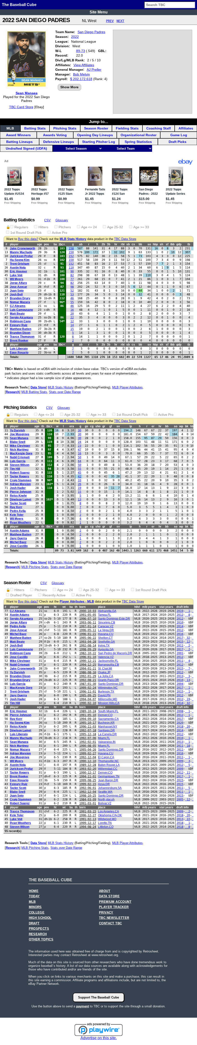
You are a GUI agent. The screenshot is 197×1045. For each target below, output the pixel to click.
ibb (172, 244)
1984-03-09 (87, 799)
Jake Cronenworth (22, 248)
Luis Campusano (21, 309)
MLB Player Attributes (127, 387)
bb (140, 244)
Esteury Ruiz (18, 325)
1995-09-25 (87, 695)
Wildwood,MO (107, 819)
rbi (122, 244)
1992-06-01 (87, 788)
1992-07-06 (87, 738)
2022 (75, 37)
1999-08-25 (87, 780)
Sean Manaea (26, 93)
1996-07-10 (87, 618)
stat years (166, 607)
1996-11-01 (87, 691)
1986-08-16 (87, 672)
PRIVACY (106, 912)
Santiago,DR (106, 730)
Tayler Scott (18, 503)
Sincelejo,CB (106, 622)
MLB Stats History (73, 239)
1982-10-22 (87, 653)
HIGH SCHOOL (40, 918)
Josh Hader (18, 488)
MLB (10, 128)
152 (71, 256)
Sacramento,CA (108, 719)
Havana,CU (105, 634)
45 (79, 472)
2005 (180, 799)
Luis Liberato (19, 348)
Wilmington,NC (108, 687)
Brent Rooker (19, 340)
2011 (180, 645)
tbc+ (62, 244)
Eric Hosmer (18, 271)
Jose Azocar (18, 286)
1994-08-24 (87, 826)
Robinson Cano (20, 321)
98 (72, 286)
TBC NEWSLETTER (114, 918)
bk (186, 426)
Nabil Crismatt (20, 457)
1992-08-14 (87, 645)
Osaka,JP (104, 672)
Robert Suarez (20, 472)
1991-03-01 (87, 803)
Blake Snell (17, 442)
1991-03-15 (87, 811)
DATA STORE (109, 896)
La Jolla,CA (105, 676)
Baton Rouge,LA (109, 765)
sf (167, 244)
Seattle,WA (105, 791)
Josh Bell (16, 294)
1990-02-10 (87, 703)
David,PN (104, 695)
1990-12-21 (87, 661)
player (14, 244)
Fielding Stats (127, 128)
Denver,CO (105, 715)
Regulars (21, 227)
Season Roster (96, 128)
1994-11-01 (87, 776)
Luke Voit (16, 275)
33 (79, 480)
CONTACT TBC (110, 923)
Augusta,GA (106, 649)
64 (79, 461)
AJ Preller (94, 69)
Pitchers (65, 227)
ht (55, 607)
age (39, 244)
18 (187, 745)
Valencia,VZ (106, 657)
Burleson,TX (106, 691)
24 (79, 442)
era (71, 426)
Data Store (38, 387)
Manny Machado (21, 252)
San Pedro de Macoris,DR (115, 653)
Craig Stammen (20, 480)
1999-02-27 (87, 753)
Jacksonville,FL (108, 661)
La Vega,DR (106, 630)
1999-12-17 (87, 823)
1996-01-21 (87, 634)
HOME (34, 891)
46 (72, 298)
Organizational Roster (138, 135)
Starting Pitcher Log (98, 142)
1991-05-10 (87, 715)
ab (80, 244)
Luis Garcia (17, 461)
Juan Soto (17, 290)
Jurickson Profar (21, 256)
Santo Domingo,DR (110, 684)
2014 (180, 626)
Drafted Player (21, 595)
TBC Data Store (125, 239)
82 (72, 275)
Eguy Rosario (19, 352)
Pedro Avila (18, 511)
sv (118, 426)
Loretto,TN (105, 823)
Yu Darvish (17, 430)
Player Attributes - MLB (77, 601)
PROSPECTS (39, 928)
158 (71, 248)
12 (72, 321)
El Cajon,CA (106, 757)
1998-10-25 (87, 795)
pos (46, 244)
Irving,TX (104, 645)
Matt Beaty (17, 313)
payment (82, 1006)
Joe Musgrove (19, 434)
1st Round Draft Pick (26, 233)
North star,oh (106, 799)
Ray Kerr (16, 507)
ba (55, 244)
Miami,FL (104, 738)
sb (128, 244)
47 (79, 449)
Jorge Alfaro (18, 283)
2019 (180, 611)
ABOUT (104, 891)
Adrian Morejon (20, 484)
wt (64, 607)
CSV (47, 220)
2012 (180, 614)
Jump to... (98, 121)
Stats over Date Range (65, 392)
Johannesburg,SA (110, 788)
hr (115, 244)
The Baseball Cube (19, 5)
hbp (155, 244)
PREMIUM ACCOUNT (115, 902)
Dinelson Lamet (20, 499)
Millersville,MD (107, 699)
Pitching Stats (64, 128)
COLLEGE (37, 912)
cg (91, 426)
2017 (180, 638)
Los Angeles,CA (108, 811)
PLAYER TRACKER (114, 907)
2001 (180, 653)
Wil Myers (16, 279)
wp (181, 426)
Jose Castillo (19, 546)
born (82, 607)
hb (192, 426)
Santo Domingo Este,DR (114, 618)
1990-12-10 (87, 761)
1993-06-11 (87, 622)
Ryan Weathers (20, 522)
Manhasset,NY (107, 726)
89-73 (80, 51)
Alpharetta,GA (107, 611)
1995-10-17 (87, 722)
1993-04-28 (87, 641)
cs (133, 244)
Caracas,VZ (105, 626)
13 (79, 499)
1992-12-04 (87, 757)
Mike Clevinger (20, 445)
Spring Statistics (138, 142)
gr (103, 426)
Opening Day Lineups (95, 135)
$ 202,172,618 (81, 79)
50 (79, 457)
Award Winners (18, 135)
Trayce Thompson (22, 336)
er (153, 426)
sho (97, 426)
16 (72, 309)
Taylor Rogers (19, 476)
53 (72, 294)
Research (12, 392)
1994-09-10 (87, 719)
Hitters (43, 227)
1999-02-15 (87, 784)
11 (187, 772)
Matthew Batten (20, 329)
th (42, 426)
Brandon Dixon (20, 333)
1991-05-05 (87, 614)
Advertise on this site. (98, 1038)
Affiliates (186, 128)
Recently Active (54, 595)
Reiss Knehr (18, 495)
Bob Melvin (81, 74)
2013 (180, 676)
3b (108, 244)
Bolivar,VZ (104, 803)
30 (79, 430)
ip (130, 426)
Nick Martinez (19, 449)
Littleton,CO (105, 826)
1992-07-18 (87, 730)
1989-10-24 (87, 711)
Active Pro (59, 233)
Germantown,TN (108, 776)
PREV (110, 21)
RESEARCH (38, 934)
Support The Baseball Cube (98, 997)
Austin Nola (18, 267)
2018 (180, 726)
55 (72, 302)
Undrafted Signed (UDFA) (26, 148)
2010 (180, 622)
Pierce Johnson (20, 491)
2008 (180, 711)
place (101, 607)
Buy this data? (28, 239)
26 (79, 484)
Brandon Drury (20, 298)
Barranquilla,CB (108, 664)
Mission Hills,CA (108, 703)
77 (72, 279)
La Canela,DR (107, 734)
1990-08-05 (87, 745)
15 (72, 329)
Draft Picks (177, 142)
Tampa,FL (104, 614)
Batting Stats (35, 128)
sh (161, 244)
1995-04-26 (87, 749)
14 (72, 325)
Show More (69, 87)
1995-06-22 (87, 638)
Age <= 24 (89, 227)
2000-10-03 (87, 611)
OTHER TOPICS (41, 939)
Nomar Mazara (20, 302)
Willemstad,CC (107, 768)
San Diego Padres (91, 32)
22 (72, 317)
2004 (180, 684)
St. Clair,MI (105, 668)
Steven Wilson (19, 465)
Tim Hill (15, 468)
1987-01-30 (87, 684)
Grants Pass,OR (108, 680)
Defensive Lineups (58, 142)
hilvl (137, 607)
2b (103, 244)
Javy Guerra (18, 538)
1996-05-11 (87, 630)
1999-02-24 (87, 687)
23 (79, 445)
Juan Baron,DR (108, 780)
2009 (180, 761)
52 (72, 290)
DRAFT (34, 923)
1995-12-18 (87, 734)
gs (86, 426)
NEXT (120, 21)
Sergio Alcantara (21, 317)
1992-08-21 (87, 680)
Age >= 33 (141, 227)
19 (79, 488)
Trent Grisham (19, 263)
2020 (180, 722)
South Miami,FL (108, 711)
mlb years (149, 607)
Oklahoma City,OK (110, 815)
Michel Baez (18, 542)
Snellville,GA (106, 641)
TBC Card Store (21, 107)
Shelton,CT (105, 638)
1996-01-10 (87, 657)
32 (187, 638)
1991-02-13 (87, 819)
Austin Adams (19, 530)
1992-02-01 (87, 742)
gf (110, 426)
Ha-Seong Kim (20, 260)
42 (79, 476)
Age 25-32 (115, 227)
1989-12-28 (87, 765)
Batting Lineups (19, 142)
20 (72, 313)
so (149, 244)
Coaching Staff (158, 128)
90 (72, 271)
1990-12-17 (87, 772)
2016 (180, 634)
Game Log (178, 135)
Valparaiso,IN (107, 742)
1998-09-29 (87, 649)
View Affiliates (84, 65)
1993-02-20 (87, 768)
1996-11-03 (87, 726)
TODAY (34, 896)
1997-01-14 (87, 626)
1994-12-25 (87, 664)
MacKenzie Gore (21, 453)
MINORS (35, 907)
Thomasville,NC (108, 761)
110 (71, 267)
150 (71, 252)
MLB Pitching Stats (35, 567)
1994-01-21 (87, 668)
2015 (180, 641)
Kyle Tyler (17, 515)
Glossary (61, 220)
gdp (178, 244)
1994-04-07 (87, 699)
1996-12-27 (87, 815)
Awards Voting (55, 135)
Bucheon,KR (106, 722)
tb (188, 244)
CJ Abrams (17, 306)
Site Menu (99, 12)
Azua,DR (104, 784)
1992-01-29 (87, 676)
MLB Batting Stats (34, 392)
